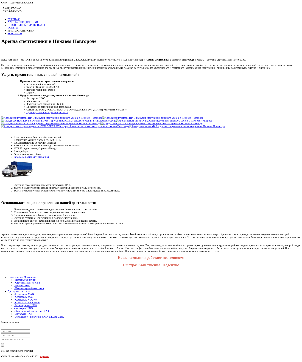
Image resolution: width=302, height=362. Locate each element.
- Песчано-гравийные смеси (29, 288)
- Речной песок (22, 285)
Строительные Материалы (22, 277)
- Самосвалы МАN (24, 294)
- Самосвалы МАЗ (23, 296)
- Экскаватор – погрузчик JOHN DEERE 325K (39, 316)
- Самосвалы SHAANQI (27, 302)
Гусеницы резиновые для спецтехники (47, 112)
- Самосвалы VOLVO (25, 299)
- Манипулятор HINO (25, 305)
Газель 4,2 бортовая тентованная (31, 157)
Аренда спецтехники (19, 291)
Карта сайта (44, 357)
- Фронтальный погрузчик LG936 (32, 311)
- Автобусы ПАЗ (23, 314)
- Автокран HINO (23, 308)
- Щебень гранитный (25, 279)
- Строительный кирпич (27, 282)
